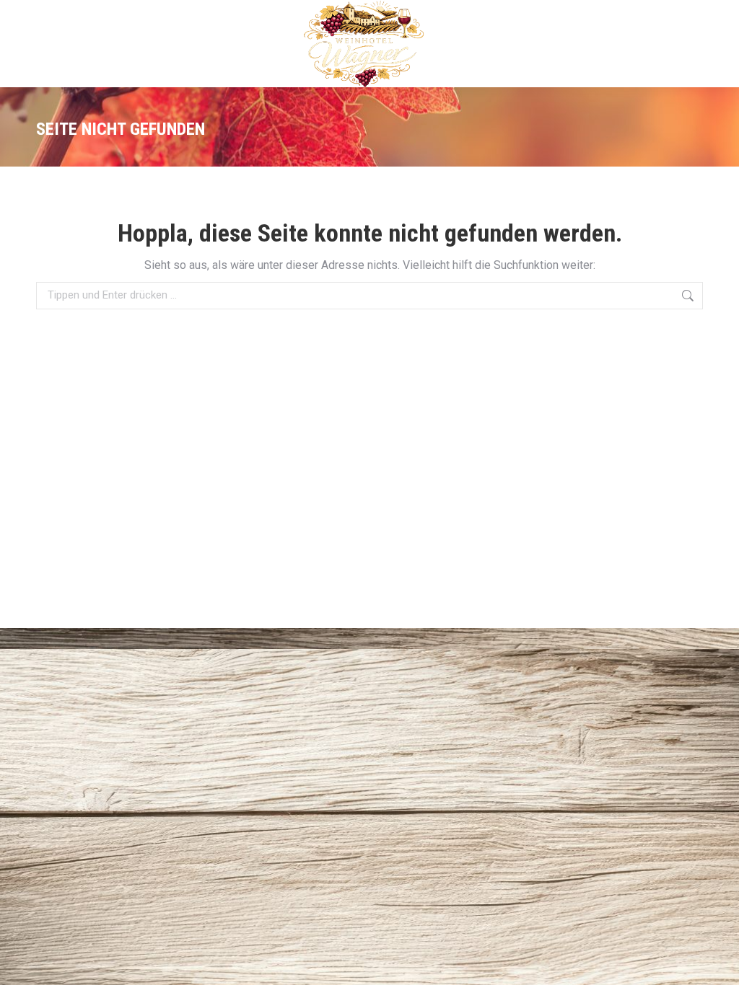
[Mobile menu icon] (694, 44)
